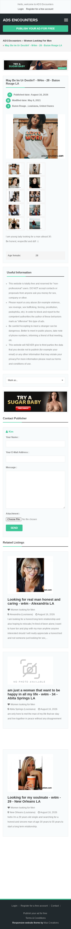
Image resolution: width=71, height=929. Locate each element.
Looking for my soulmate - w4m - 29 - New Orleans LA (34, 799)
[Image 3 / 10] (15, 183)
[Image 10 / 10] (36, 224)
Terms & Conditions (36, 918)
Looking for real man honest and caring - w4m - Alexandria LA (34, 601)
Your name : (12, 437)
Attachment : (13, 513)
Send (14, 527)
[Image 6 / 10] (36, 196)
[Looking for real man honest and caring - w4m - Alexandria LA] (35, 575)
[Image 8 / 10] (36, 210)
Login (21, 9)
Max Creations (51, 922)
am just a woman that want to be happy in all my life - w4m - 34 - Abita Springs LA (34, 694)
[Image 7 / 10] (15, 210)
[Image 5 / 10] (15, 196)
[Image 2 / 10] (36, 169)
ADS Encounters (20, 20)
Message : (11, 467)
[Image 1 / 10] (35, 136)
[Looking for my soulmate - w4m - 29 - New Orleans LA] (35, 773)
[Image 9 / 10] (15, 224)
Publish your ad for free (35, 28)
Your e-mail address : (17, 452)
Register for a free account (39, 9)
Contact (55, 905)
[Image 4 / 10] (36, 183)
